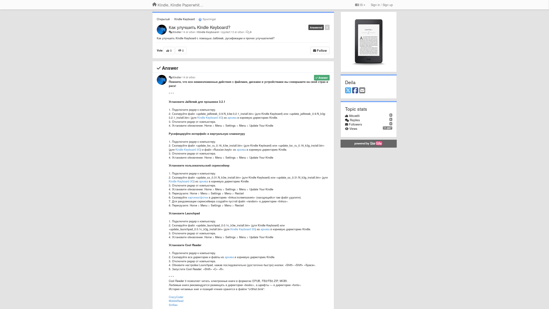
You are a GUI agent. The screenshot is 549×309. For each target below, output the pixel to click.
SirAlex (173, 305)
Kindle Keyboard (184, 19)
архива (232, 117)
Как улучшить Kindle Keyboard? (199, 27)
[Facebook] (355, 90)
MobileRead (176, 301)
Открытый (163, 19)
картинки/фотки (198, 197)
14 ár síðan (188, 77)
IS (361, 5)
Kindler (177, 32)
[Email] (362, 90)
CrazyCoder (176, 297)
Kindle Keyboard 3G (209, 117)
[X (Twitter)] (348, 90)
